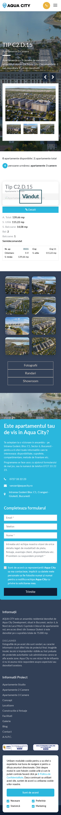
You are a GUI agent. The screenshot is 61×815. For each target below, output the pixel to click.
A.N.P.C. (7, 737)
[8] (17, 346)
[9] (44, 346)
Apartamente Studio (14, 684)
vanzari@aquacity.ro (21, 485)
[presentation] (45, 77)
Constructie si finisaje (14, 710)
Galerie (6, 721)
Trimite (30, 592)
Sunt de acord (30, 792)
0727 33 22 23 (18, 479)
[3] (44, 285)
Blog (4, 726)
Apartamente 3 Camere (15, 695)
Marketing (41, 806)
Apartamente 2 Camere (15, 690)
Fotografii (30, 365)
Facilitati (7, 716)
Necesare (15, 801)
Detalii (32, 209)
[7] (44, 326)
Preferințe (41, 801)
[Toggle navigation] (55, 5)
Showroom (30, 381)
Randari (30, 373)
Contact (7, 731)
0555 (26, 249)
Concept (7, 700)
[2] (17, 285)
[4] (17, 305)
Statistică (15, 806)
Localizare (8, 705)
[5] (44, 305)
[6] (17, 326)
